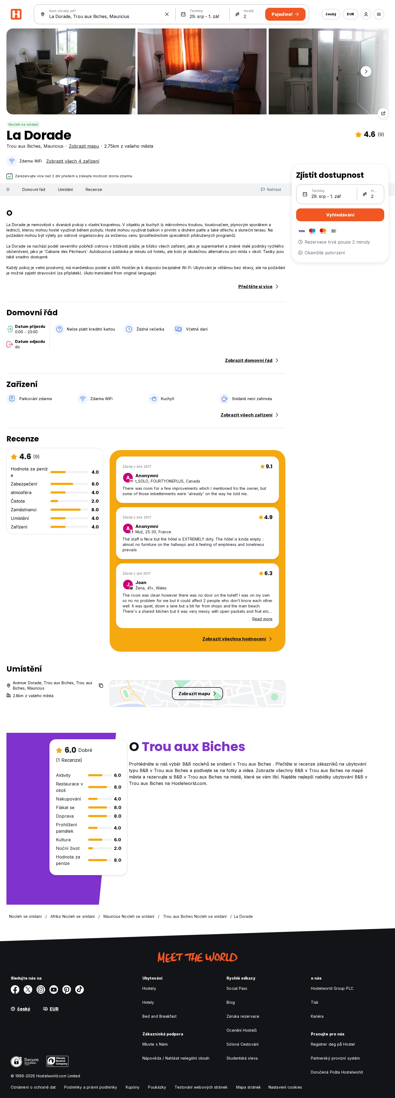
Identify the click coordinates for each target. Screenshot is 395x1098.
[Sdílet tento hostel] (383, 113)
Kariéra (317, 1016)
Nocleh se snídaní (23, 124)
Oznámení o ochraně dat (33, 1087)
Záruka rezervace (243, 1016)
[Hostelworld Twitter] (28, 989)
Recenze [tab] (94, 189)
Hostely (149, 988)
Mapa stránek (248, 1087)
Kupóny (133, 1087)
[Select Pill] (366, 14)
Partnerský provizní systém (335, 1058)
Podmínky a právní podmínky (90, 1087)
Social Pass (237, 988)
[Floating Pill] (366, 71)
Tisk (314, 1002)
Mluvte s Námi (155, 1044)
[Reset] (166, 14)
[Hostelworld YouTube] (53, 989)
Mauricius (53, 146)
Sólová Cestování (242, 1044)
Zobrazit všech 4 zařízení (72, 161)
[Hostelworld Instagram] (41, 989)
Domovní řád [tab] (33, 189)
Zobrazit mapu (84, 146)
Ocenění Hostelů (242, 1030)
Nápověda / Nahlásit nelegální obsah (176, 1058)
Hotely (148, 1002)
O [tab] (7, 189)
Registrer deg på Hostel (333, 1044)
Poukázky (157, 1087)
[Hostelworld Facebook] (15, 989)
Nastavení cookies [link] (285, 1087)
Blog (231, 1002)
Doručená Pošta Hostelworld (337, 1072)
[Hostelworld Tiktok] (79, 989)
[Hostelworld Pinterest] (66, 989)
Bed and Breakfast (159, 1016)
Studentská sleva (242, 1058)
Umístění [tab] (65, 189)
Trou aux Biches (23, 146)
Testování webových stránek (201, 1087)
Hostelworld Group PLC (332, 988)
